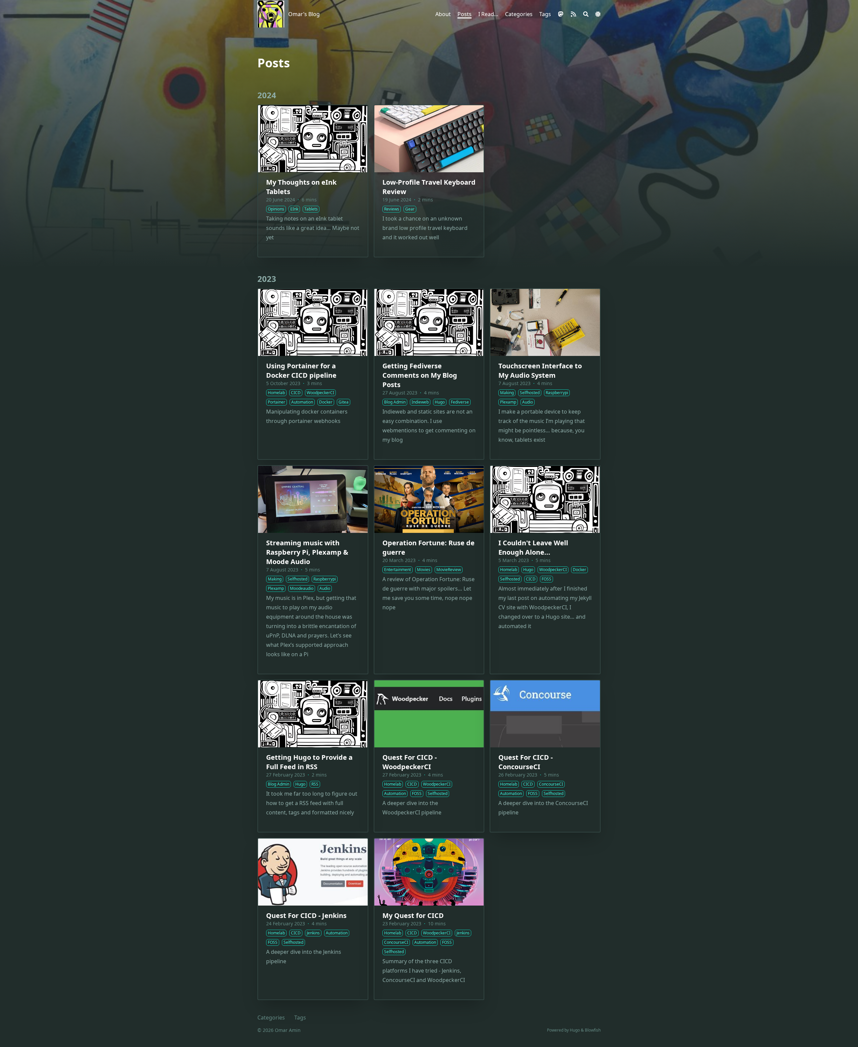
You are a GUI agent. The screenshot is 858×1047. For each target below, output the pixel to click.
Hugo (575, 1030)
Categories (271, 1017)
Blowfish (593, 1030)
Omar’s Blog (304, 14)
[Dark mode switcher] (598, 14)
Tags (300, 1017)
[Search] (586, 14)
